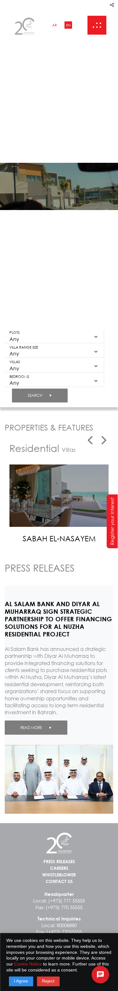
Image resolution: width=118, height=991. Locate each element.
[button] (91, 490)
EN (68, 25)
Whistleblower (59, 874)
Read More (31, 727)
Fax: (59, 907)
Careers (59, 868)
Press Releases (59, 861)
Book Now (33, 304)
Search (35, 395)
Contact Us (59, 881)
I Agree (21, 981)
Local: (59, 900)
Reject (48, 981)
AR (54, 25)
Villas (69, 449)
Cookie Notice (28, 964)
